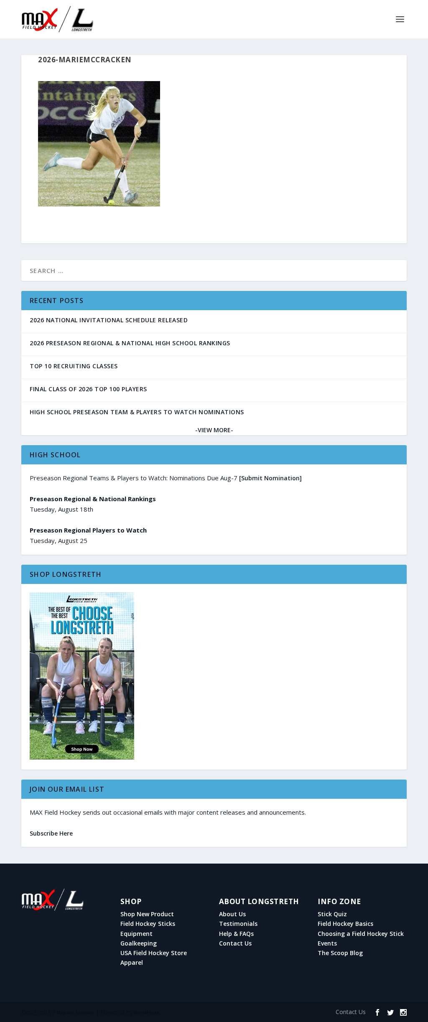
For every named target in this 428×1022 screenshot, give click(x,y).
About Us (232, 914)
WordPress (146, 1012)
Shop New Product (147, 914)
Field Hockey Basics (345, 924)
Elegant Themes (75, 1012)
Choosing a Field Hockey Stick (361, 934)
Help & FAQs (236, 934)
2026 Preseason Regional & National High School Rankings (130, 343)
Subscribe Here (51, 833)
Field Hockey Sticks (147, 924)
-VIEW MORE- (214, 430)
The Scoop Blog (340, 953)
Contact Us (235, 943)
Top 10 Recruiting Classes (74, 366)
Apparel (131, 962)
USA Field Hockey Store (153, 953)
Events (327, 943)
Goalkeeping (138, 943)
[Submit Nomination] (270, 478)
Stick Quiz (332, 914)
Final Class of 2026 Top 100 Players (88, 389)
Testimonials (238, 924)
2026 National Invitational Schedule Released (109, 320)
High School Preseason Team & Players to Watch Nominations (137, 412)
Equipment (136, 934)
